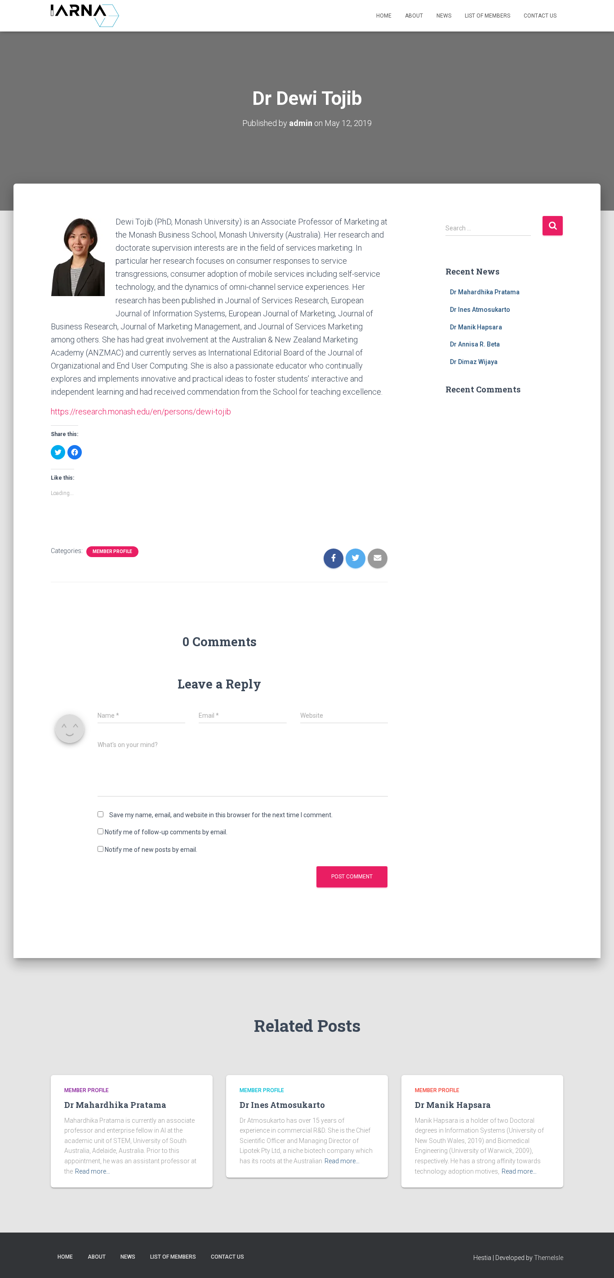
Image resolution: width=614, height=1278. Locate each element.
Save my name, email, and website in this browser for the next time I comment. (221, 815)
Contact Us (540, 16)
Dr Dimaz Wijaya (474, 361)
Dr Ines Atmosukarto (480, 309)
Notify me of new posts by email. (151, 849)
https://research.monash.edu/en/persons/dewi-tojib (141, 411)
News (443, 16)
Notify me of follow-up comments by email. (166, 832)
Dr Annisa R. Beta (475, 344)
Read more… (92, 1171)
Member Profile (112, 551)
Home (384, 16)
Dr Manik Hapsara (476, 327)
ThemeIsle (548, 1257)
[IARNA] (85, 15)
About (414, 16)
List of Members (487, 16)
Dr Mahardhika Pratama (485, 292)
